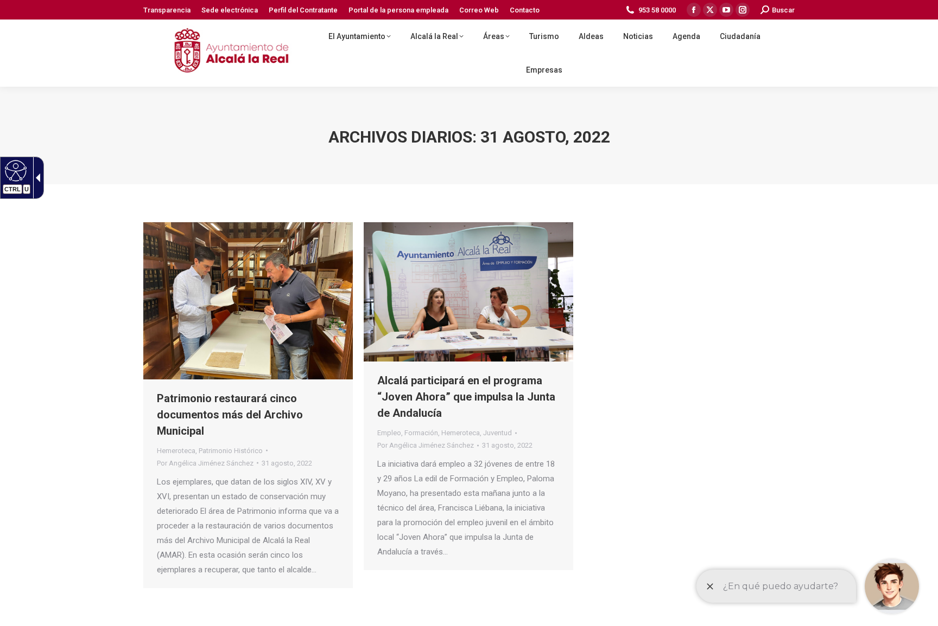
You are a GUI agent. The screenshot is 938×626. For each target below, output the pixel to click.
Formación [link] (421, 433)
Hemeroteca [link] (176, 451)
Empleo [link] (389, 433)
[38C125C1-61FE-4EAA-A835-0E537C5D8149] (248, 300)
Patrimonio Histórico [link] (231, 451)
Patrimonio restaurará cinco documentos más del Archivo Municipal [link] (230, 414)
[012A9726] (468, 292)
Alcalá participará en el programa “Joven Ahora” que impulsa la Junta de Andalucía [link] (466, 397)
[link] (14, 170)
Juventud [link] (497, 433)
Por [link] (205, 463)
